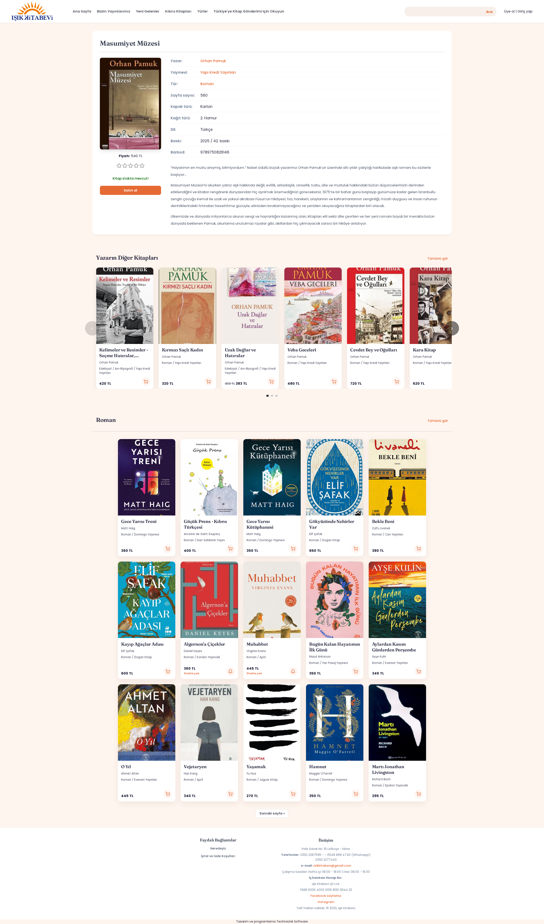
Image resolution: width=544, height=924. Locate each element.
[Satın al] (146, 381)
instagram (326, 902)
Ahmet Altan (130, 774)
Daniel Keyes (193, 651)
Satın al (130, 190)
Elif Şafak (315, 534)
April (262, 657)
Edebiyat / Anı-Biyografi (116, 369)
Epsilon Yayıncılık (396, 785)
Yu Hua (251, 774)
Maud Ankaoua (319, 657)
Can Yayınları (394, 534)
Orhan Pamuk (213, 60)
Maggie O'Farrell (320, 774)
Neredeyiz (218, 848)
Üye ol (509, 11)
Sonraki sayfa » (272, 813)
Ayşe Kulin (379, 657)
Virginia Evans (256, 651)
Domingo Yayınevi (146, 534)
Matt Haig (128, 528)
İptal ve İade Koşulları (218, 856)
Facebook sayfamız (325, 896)
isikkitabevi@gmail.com (332, 865)
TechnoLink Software (292, 921)
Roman (207, 83)
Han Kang (190, 774)
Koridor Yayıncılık (208, 657)
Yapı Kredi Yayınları (218, 72)
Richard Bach (381, 779)
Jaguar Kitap (268, 780)
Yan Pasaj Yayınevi (335, 663)
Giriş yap (525, 11)
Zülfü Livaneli (381, 528)
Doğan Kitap (331, 540)
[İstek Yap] (230, 671)
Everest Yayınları (396, 663)
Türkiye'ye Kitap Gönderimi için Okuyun (249, 11)
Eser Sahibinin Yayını (211, 540)
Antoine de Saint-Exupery (202, 534)
